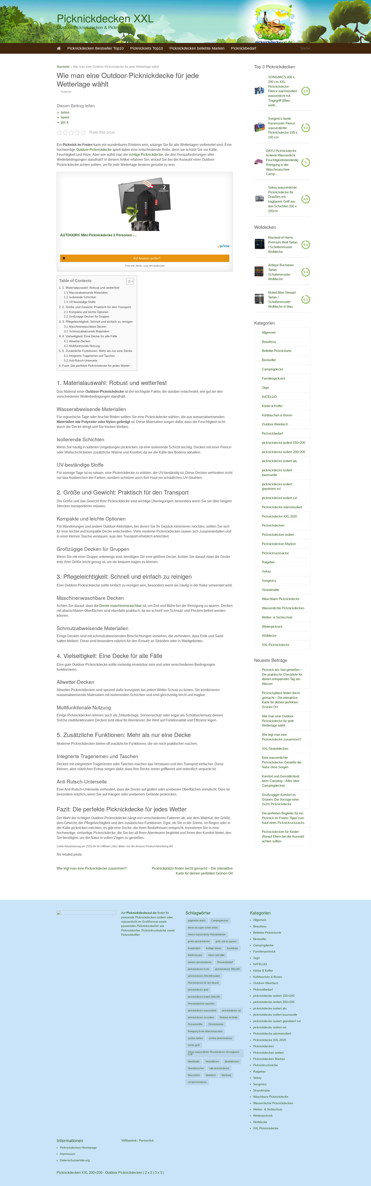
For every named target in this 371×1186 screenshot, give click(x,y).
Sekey (266, 571)
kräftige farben (213, 948)
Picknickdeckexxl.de (141, 912)
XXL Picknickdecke (275, 645)
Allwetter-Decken (79, 341)
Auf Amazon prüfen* (146, 258)
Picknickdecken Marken (279, 544)
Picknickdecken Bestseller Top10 (95, 48)
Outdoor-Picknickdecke (94, 149)
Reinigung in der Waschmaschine (205, 1031)
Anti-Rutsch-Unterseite (83, 360)
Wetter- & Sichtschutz (277, 617)
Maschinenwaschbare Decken (87, 326)
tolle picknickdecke (219, 1068)
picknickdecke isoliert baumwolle (275, 1014)
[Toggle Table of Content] (128, 281)
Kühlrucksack (195, 955)
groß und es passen (226, 941)
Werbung (226, 1075)
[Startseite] (59, 48)
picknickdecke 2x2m (198, 969)
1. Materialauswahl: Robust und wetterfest (90, 287)
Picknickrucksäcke (275, 553)
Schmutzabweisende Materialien (89, 331)
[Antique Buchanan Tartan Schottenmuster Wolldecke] (259, 272)
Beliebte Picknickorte (276, 351)
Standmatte (194, 1061)
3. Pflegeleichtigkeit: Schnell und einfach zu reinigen (97, 321)
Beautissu (269, 341)
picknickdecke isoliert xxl (279, 498)
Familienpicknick (273, 378)
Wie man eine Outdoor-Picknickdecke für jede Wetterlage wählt (278, 720)
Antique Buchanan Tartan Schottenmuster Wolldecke (281, 272)
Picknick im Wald (228, 1017)
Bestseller (269, 360)
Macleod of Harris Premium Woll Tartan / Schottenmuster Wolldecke (282, 244)
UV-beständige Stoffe (82, 302)
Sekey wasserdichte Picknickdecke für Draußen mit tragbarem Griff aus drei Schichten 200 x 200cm (282, 199)
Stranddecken (232, 1061)
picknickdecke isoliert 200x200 (204, 996)
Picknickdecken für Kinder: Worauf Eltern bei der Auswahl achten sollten (283, 836)
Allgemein (269, 332)
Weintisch (211, 1075)
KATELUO (269, 396)
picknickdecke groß (198, 989)
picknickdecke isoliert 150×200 (283, 442)
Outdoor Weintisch (275, 424)
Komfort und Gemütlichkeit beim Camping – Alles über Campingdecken (281, 781)
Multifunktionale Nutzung (84, 346)
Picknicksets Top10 (146, 48)
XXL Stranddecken (275, 748)
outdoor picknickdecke (199, 962)
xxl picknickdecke (197, 1082)
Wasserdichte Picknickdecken (283, 608)
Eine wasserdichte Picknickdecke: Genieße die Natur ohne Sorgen (281, 762)
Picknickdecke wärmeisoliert (282, 507)
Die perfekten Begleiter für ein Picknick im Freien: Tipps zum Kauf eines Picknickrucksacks (283, 817)
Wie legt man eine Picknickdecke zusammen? (92, 868)
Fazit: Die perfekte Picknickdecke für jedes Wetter (96, 365)
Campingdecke (272, 369)
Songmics (269, 580)
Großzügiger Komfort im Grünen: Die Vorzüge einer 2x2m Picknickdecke (280, 799)
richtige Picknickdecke (145, 154)
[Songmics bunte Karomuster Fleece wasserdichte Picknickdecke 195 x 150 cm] (259, 128)
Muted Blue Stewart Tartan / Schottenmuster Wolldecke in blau (282, 299)
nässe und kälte (216, 955)
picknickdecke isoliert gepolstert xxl (277, 1021)
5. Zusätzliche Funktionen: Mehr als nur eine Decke (97, 351)
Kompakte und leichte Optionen (88, 312)
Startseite (63, 66)
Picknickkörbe (215, 1024)
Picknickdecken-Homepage (78, 1147)
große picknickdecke (199, 941)
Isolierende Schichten (82, 297)
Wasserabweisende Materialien (88, 292)
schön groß (194, 1045)
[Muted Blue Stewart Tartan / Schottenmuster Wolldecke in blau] (259, 299)
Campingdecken (219, 920)
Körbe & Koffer (272, 406)
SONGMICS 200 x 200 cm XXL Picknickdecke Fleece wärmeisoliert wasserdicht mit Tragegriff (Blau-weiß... (282, 91)
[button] (65, 112)
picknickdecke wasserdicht (202, 1010)
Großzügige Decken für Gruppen (89, 316)
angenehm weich (196, 920)
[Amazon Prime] (223, 246)
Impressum (67, 1153)
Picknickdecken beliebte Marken (197, 48)
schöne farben (195, 1038)
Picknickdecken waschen (201, 1003)
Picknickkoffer (195, 1024)
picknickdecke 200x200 (227, 969)
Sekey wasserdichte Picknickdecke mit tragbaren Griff (213, 1053)
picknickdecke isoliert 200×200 (283, 452)
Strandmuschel (196, 1068)
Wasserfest (194, 1075)
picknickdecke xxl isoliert (201, 1017)
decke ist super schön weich (203, 927)
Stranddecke (212, 1061)
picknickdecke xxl (231, 1010)
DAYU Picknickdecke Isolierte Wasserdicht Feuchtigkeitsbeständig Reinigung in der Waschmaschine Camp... (282, 162)
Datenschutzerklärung (75, 1160)
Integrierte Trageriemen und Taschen (92, 355)
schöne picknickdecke (220, 1038)
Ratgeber (66, 91)
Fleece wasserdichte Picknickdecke (206, 934)
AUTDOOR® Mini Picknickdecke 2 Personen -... (98, 235)
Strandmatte (270, 590)
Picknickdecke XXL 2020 (279, 516)
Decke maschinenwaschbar (121, 606)
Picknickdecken (273, 525)
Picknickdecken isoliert (278, 534)
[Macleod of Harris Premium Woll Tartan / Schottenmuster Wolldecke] (259, 245)
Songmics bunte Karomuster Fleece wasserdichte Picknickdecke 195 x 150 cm (282, 128)
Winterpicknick (272, 626)
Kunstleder (232, 948)
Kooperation (194, 948)
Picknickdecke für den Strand (203, 982)
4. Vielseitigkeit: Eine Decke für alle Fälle (89, 336)
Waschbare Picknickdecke (280, 599)
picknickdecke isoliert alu (279, 461)
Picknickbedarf (243, 48)
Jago (265, 387)
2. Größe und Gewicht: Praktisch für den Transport (96, 307)
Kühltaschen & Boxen (277, 415)
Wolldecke (269, 635)
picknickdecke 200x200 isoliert (204, 976)
